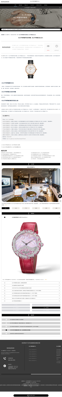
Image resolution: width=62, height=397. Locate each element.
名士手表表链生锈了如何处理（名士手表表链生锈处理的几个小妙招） (43, 155)
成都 (56, 208)
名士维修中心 (7, 34)
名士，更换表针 (16, 307)
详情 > (46, 279)
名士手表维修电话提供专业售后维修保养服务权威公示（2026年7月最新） (25, 293)
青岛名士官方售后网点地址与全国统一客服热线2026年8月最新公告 (23, 298)
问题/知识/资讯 (13, 34)
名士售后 (15, 304)
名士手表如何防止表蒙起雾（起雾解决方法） (9, 158)
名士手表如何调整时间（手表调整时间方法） (9, 154)
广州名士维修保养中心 (33, 356)
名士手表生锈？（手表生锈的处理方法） (38, 158)
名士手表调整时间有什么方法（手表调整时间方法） (40, 154)
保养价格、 (59, 357)
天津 (17, 34)
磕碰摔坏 (58, 355)
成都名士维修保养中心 (33, 360)
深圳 (36, 208)
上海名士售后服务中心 (7, 125)
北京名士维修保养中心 (33, 349)
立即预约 (31, 200)
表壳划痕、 (59, 354)
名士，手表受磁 (46, 310)
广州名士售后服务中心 (7, 129)
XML (31, 386)
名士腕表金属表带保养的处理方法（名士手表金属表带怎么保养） (12, 155)
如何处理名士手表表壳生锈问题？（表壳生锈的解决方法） (11, 152)
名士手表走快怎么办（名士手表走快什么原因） (12, 144)
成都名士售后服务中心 (7, 134)
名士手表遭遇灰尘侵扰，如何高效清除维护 (19, 282)
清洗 (57, 359)
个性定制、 (59, 361)
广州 (26, 208)
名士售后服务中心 (35, 1)
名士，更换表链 (16, 310)
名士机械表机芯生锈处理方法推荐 (18, 285)
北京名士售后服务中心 (7, 121)
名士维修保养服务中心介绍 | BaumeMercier (19, 217)
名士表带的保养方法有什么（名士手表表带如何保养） (40, 152)
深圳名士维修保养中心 (33, 358)
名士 (7, 119)
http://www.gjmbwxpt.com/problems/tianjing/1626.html (16, 138)
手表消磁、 (59, 362)
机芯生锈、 (59, 352)
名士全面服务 (58, 346)
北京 (5, 208)
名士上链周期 (46, 307)
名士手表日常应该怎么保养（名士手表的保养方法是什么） (11, 157)
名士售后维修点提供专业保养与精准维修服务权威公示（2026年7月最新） (25, 295)
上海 (16, 208)
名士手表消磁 (11, 119)
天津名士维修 (54, 109)
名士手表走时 (46, 304)
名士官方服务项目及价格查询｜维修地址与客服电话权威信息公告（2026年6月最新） (27, 290)
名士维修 (2, 55)
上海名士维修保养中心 (33, 351)
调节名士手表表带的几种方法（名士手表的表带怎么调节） (41, 157)
